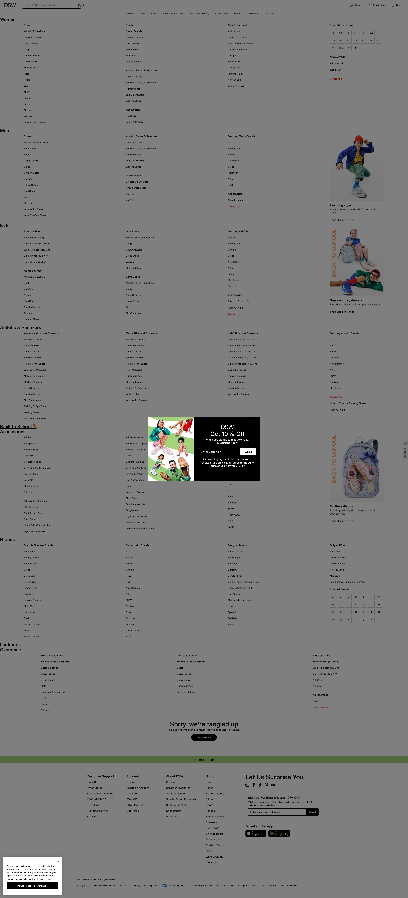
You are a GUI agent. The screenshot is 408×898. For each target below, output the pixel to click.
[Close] (253, 422)
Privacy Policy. (236, 466)
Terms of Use (217, 466)
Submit (248, 451)
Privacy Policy (22, 878)
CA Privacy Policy (42, 878)
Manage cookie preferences (32, 885)
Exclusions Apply (227, 443)
